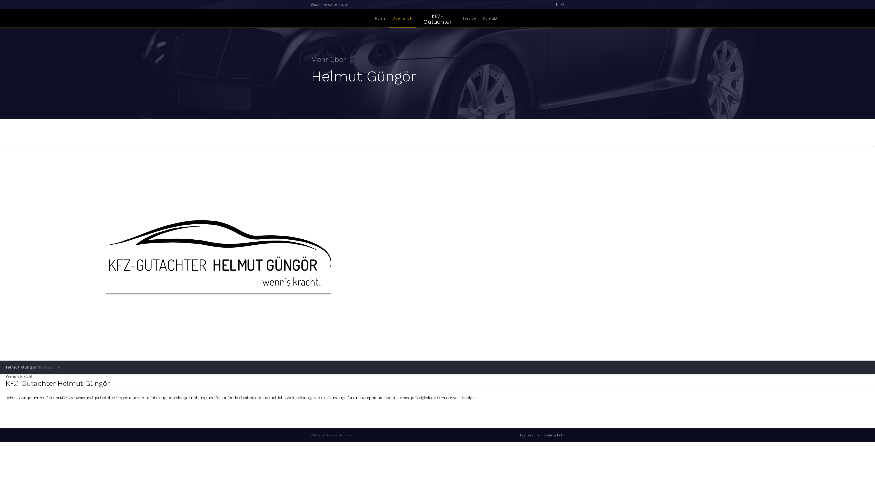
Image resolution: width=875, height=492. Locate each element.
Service (469, 18)
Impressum (529, 435)
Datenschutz (553, 435)
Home (380, 18)
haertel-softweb (342, 435)
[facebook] (557, 4)
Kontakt (490, 18)
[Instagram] (562, 4)
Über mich (402, 18)
